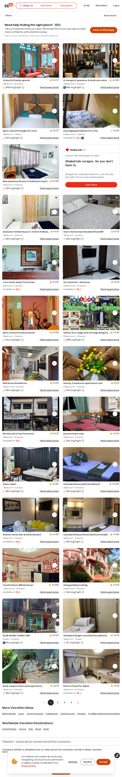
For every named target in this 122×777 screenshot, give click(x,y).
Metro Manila (9, 713)
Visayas (81, 713)
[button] (87, 5)
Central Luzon (68, 713)
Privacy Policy (28, 765)
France (22, 729)
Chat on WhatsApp (103, 30)
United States (9, 729)
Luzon (21, 713)
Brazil (38, 729)
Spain (46, 729)
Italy (31, 729)
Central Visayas (35, 713)
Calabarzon (52, 713)
